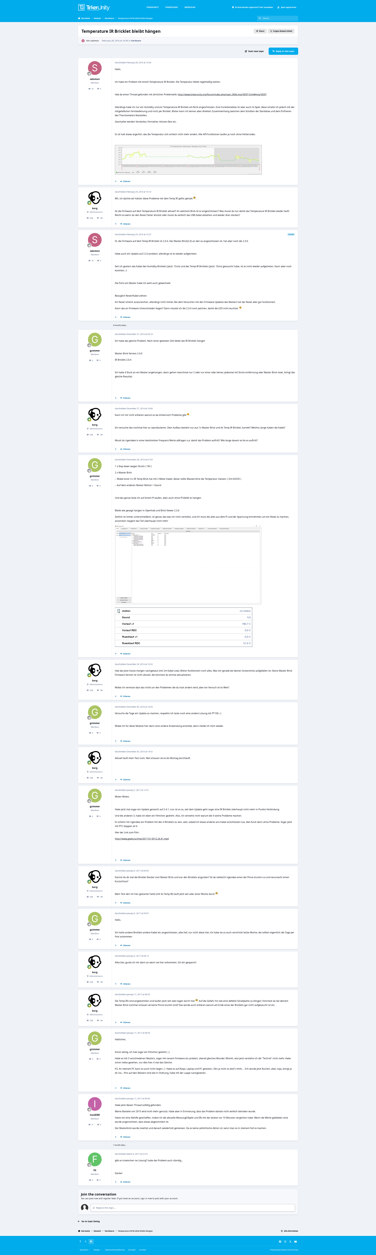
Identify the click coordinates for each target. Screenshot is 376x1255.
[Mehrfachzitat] (116, 181)
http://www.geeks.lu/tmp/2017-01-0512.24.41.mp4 (142, 838)
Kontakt (131, 1250)
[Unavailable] (188, 147)
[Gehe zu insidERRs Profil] (95, 1104)
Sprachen (84, 1250)
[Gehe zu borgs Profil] (95, 197)
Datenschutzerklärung (115, 1250)
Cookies (142, 1250)
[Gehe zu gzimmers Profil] (95, 340)
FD (94, 1170)
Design (97, 1250)
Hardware (136, 40)
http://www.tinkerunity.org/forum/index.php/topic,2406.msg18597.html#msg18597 (222, 94)
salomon (94, 40)
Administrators (96, 212)
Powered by (284, 1250)
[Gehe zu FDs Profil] (95, 1159)
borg (95, 208)
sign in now (146, 1198)
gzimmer (95, 350)
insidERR (95, 1114)
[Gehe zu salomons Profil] (83, 40)
